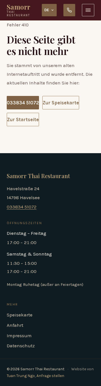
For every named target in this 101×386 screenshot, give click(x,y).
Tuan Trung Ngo (21, 375)
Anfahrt (15, 325)
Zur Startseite (23, 119)
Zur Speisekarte (61, 102)
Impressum (19, 335)
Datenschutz (21, 345)
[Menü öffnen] (88, 10)
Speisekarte (20, 315)
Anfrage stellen (50, 375)
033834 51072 (23, 102)
